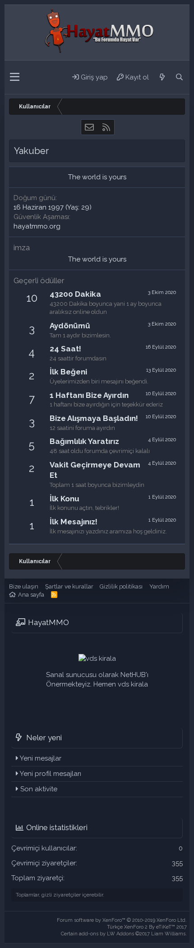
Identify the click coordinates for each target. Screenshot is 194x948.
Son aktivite (38, 789)
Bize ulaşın (23, 586)
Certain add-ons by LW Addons (124, 934)
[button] (14, 77)
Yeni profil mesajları (50, 774)
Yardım (159, 586)
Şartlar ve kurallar (69, 586)
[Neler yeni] (162, 77)
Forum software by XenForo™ (122, 920)
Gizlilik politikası (121, 586)
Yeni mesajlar (40, 758)
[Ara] (179, 77)
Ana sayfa (31, 594)
